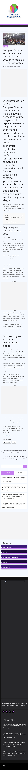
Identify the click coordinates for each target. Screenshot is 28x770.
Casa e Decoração (8, 547)
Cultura (5, 562)
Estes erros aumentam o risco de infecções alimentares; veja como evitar (13, 458)
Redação (18, 66)
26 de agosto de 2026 (8, 490)
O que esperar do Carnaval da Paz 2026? (14, 218)
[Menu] (2, 26)
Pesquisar (25, 466)
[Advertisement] (14, 83)
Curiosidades (6, 567)
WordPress (4, 767)
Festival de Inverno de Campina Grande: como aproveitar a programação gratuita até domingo (14, 478)
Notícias (5, 46)
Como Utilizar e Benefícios (10, 557)
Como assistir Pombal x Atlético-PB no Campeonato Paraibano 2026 (14, 452)
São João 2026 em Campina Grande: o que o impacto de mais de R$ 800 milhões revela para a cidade (13, 495)
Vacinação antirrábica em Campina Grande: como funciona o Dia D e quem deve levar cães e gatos (13, 486)
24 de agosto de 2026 (8, 507)
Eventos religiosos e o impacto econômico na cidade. (13, 221)
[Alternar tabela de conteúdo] (22, 215)
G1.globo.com (9, 436)
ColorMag (19, 765)
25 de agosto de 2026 (8, 498)
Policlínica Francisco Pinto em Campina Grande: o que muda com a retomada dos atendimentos (13, 504)
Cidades (5, 552)
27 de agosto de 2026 (8, 481)
